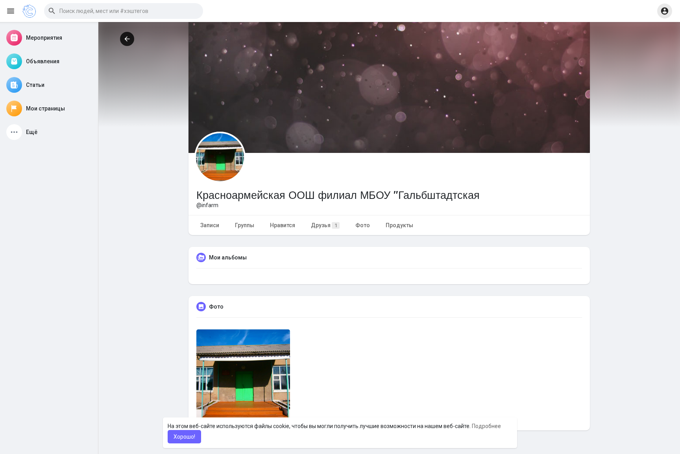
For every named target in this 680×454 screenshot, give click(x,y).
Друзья (324, 225)
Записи (209, 225)
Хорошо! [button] (184, 437)
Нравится (282, 225)
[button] (123, 11)
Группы (244, 225)
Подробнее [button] (486, 426)
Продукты (399, 225)
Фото (362, 225)
